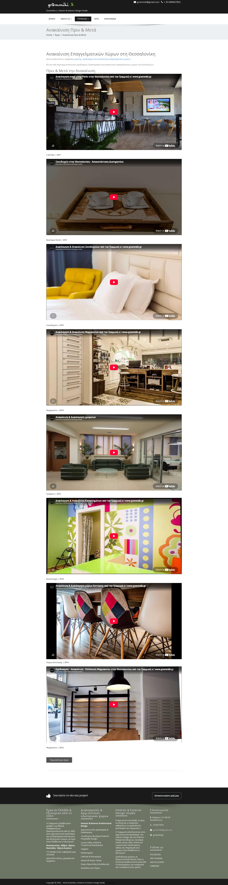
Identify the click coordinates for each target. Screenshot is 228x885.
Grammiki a (109, 882)
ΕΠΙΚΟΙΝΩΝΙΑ (110, 19)
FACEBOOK (155, 854)
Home (49, 35)
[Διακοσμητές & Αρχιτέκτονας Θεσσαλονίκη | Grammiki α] (61, 4)
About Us (65, 19)
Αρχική (52, 19)
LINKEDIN (154, 866)
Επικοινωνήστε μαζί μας (167, 795)
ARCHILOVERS (157, 862)
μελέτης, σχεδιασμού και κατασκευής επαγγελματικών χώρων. (102, 59)
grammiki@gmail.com (162, 830)
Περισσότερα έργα (59, 760)
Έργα (96, 19)
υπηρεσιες (82, 19)
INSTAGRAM (156, 858)
